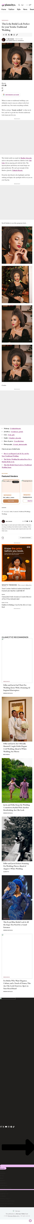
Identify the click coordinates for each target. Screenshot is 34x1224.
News (3, 594)
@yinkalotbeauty (15, 428)
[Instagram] (29, 521)
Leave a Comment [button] (26, 537)
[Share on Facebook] (6, 34)
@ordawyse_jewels (17, 432)
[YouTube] (27, 521)
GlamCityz (6, 871)
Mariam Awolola (8, 693)
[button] (19, 5)
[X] (3, 1126)
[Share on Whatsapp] (14, 34)
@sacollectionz (19, 441)
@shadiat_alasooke (15, 438)
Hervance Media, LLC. (14, 1216)
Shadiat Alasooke (26, 158)
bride (11, 511)
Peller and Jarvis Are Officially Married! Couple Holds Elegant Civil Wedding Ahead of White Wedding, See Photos (15, 747)
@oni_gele (11, 435)
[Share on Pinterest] (11, 34)
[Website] (23, 521)
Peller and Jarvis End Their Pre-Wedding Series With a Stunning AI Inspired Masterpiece (16, 688)
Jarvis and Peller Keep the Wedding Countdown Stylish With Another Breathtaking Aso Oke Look (16, 807)
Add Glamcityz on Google (12, 94)
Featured (15, 511)
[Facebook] (25, 521)
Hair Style (5, 602)
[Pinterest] (31, 521)
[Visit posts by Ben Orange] (3, 521)
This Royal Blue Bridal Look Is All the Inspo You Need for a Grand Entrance (16, 925)
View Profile (11, 501)
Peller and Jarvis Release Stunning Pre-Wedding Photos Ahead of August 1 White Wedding (16, 866)
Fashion (4, 586)
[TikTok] (13, 1126)
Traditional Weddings (24, 511)
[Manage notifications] (30, 1220)
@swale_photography (20, 444)
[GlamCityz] (9, 5)
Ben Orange (11, 38)
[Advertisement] (17, 15)
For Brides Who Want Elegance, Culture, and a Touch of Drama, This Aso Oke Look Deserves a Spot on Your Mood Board (17, 984)
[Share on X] (9, 34)
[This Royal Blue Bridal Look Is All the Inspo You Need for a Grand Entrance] (17, 897)
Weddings (5, 20)
